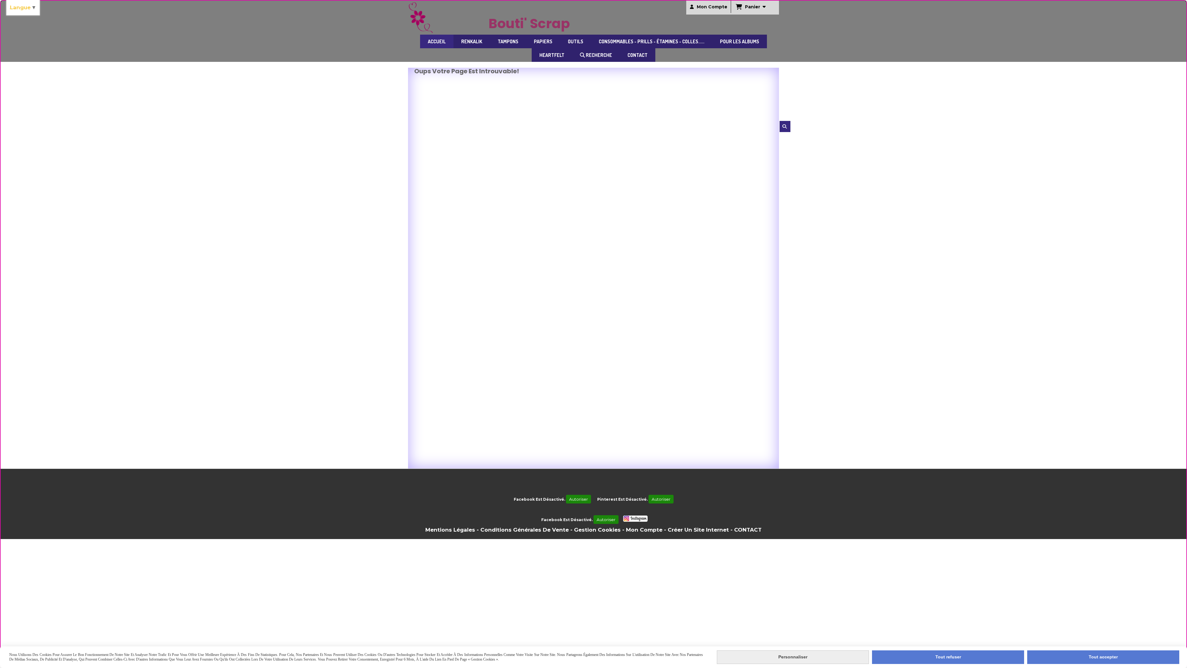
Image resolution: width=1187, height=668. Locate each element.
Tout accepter (1103, 656)
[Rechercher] (785, 126)
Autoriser (578, 499)
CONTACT (748, 530)
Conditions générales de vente (524, 530)
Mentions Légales (450, 530)
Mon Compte (644, 530)
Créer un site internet (698, 530)
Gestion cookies (597, 530)
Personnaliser (792, 656)
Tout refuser (948, 656)
